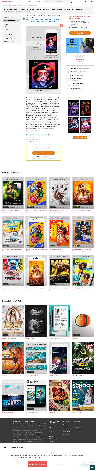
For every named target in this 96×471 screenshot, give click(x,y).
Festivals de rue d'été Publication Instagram (36, 211)
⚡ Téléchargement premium (43, 153)
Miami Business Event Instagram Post (12, 250)
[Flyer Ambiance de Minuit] (73, 108)
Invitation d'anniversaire (9, 338)
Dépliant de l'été (7, 375)
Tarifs (74, 424)
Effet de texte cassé (8, 412)
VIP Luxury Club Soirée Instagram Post (59, 288)
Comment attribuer (74, 85)
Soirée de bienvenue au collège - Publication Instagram (82, 250)
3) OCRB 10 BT (30, 141)
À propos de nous (65, 434)
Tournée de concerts (55, 249)
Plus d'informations (74, 80)
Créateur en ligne (77, 427)
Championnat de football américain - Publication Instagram (13, 288)
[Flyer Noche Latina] (86, 108)
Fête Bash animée (54, 375)
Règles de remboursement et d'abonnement (65, 426)
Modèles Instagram (9, 20)
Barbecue (52, 412)
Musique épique (30, 338)
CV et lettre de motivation (57, 338)
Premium (80, 2)
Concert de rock (77, 375)
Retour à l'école (76, 412)
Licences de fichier (52, 427)
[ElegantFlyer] (7, 2)
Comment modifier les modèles (32, 2)
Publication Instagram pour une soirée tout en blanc (58, 211)
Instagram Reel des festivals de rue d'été (36, 250)
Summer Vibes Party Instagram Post (81, 211)
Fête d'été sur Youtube (32, 375)
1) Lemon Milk (30, 138)
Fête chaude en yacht (32, 412)
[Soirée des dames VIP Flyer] (86, 125)
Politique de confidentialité (53, 437)
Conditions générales (52, 432)
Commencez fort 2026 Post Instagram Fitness (10, 211)
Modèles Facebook (9, 17)
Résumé (74, 338)
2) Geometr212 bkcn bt (33, 140)
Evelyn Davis (79, 75)
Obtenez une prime (80, 137)
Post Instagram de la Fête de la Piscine (81, 288)
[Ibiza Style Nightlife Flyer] (73, 125)
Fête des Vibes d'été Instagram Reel (35, 288)
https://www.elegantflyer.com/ (51, 452)
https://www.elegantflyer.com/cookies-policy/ (52, 453)
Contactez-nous (65, 431)
